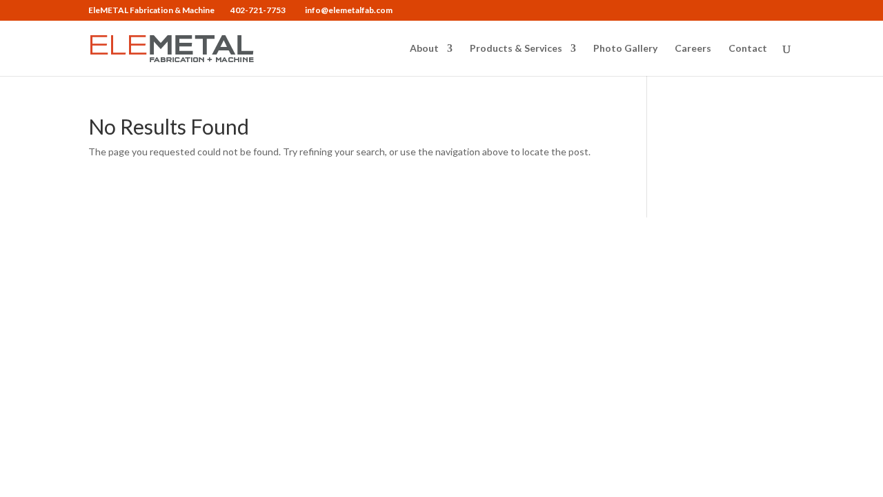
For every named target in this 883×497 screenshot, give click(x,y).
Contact (747, 48)
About (424, 48)
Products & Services (516, 48)
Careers (693, 48)
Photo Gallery (625, 48)
